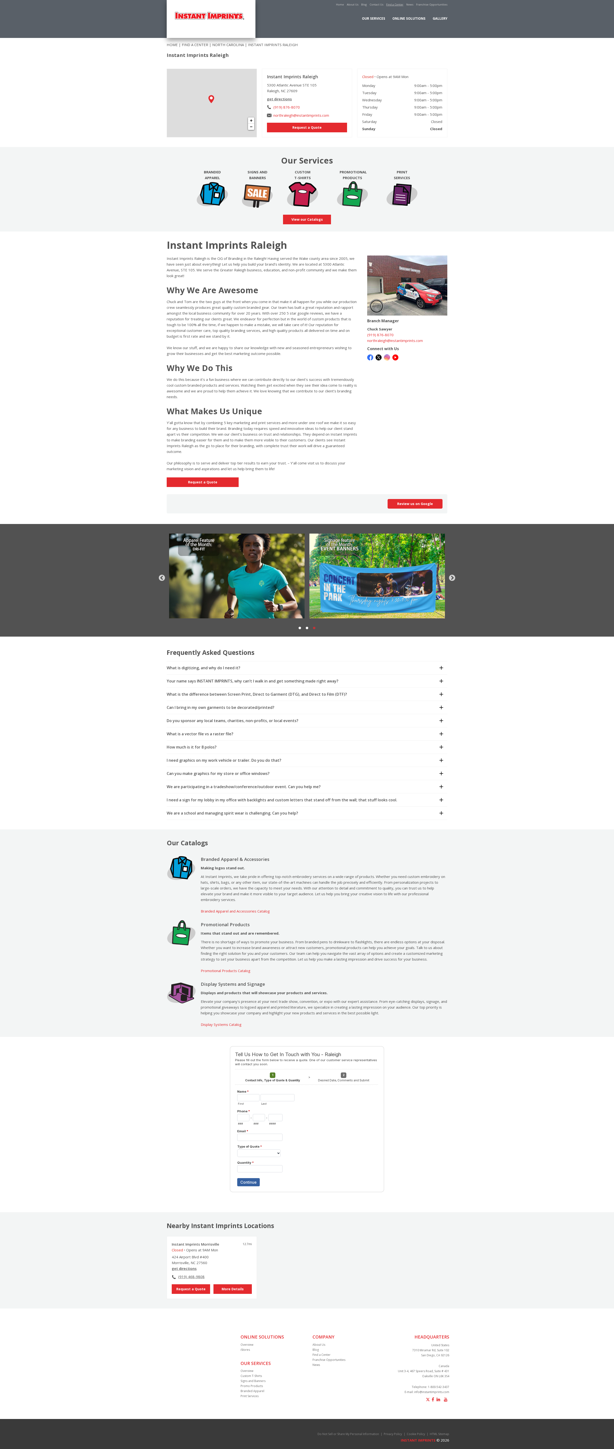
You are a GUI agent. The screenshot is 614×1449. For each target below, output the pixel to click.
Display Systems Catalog (221, 1024)
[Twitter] (379, 356)
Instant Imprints (418, 1440)
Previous (160, 576)
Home (340, 4)
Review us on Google (415, 503)
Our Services (373, 18)
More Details (233, 1289)
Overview (247, 1345)
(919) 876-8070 (286, 107)
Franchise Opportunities (431, 4)
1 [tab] (299, 628)
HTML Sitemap (439, 1434)
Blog (364, 4)
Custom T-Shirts (251, 1376)
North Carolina (228, 44)
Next (451, 576)
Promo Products (252, 1386)
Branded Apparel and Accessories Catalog (235, 911)
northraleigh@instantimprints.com (301, 115)
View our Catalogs (307, 219)
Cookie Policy (416, 1434)
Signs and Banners (253, 1381)
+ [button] (251, 120)
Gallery (440, 18)
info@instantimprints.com (431, 1392)
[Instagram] (387, 356)
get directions (279, 99)
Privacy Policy (393, 1434)
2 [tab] (307, 628)
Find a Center (394, 4)
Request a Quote (307, 127)
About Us (352, 4)
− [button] (251, 126)
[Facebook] (370, 356)
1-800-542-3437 (438, 1387)
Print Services (250, 1396)
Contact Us (376, 4)
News (409, 4)
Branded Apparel (252, 1391)
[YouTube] (395, 356)
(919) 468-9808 (191, 1276)
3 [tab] (314, 628)
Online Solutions (408, 18)
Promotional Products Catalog (225, 970)
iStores (245, 1350)
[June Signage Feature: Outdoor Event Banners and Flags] (237, 576)
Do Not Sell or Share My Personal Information (348, 1434)
